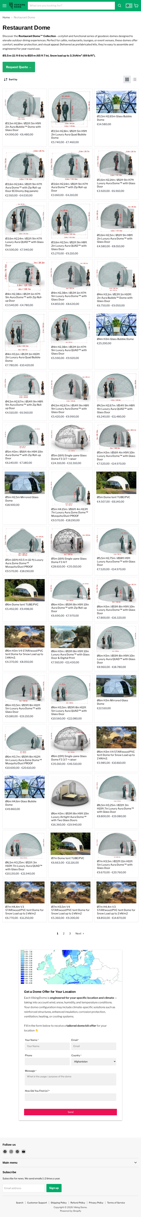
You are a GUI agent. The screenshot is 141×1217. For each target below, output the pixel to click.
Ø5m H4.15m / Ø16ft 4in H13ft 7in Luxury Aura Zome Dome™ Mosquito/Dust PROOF (69, 512)
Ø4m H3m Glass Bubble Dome (115, 339)
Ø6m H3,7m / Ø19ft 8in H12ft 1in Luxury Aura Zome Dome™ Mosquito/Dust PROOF (23, 760)
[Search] (119, 6)
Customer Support (37, 1202)
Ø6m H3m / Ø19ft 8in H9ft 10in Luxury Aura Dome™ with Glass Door (116, 610)
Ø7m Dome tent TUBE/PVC (67, 858)
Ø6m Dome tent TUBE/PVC (22, 604)
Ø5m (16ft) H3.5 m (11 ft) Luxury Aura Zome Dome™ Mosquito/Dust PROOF (24, 563)
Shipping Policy (59, 1202)
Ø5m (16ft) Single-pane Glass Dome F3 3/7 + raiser (69, 457)
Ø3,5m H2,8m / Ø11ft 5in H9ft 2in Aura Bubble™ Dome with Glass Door (23, 127)
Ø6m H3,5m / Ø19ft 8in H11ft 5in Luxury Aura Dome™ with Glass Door (23, 708)
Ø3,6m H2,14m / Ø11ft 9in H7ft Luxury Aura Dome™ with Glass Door (116, 183)
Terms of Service (116, 1202)
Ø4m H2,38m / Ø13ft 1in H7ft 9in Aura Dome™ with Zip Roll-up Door (23, 297)
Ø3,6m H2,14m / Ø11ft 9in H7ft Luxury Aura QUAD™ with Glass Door (24, 242)
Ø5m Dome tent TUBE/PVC (113, 497)
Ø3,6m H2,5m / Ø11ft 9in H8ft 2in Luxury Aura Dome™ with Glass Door (115, 238)
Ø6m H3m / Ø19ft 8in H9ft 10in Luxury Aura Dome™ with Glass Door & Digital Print (70, 655)
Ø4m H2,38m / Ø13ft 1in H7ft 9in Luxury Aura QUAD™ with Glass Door (69, 350)
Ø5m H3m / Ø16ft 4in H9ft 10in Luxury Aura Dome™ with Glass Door (116, 456)
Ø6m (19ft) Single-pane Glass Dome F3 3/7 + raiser (69, 758)
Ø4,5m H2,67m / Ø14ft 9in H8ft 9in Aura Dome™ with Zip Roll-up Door (24, 405)
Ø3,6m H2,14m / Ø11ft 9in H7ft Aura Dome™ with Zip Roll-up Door (69, 187)
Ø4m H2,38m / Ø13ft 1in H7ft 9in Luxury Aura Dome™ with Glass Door (69, 296)
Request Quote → (19, 67)
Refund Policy (77, 1202)
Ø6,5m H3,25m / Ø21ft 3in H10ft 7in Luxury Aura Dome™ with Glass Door (115, 808)
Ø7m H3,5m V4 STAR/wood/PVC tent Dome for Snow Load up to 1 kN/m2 (70, 910)
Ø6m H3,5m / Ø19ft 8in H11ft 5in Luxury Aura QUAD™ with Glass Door (69, 711)
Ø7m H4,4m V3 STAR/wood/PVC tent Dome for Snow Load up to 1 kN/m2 (24, 910)
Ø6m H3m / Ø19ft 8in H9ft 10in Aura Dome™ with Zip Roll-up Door (70, 608)
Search (19, 1202)
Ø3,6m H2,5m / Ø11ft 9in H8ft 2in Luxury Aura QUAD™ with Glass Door (69, 246)
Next (78, 933)
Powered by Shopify (70, 1210)
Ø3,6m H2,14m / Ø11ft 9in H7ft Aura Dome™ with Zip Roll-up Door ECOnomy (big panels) (23, 187)
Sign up (54, 1188)
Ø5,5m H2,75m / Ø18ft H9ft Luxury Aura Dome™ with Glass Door (116, 561)
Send (70, 1112)
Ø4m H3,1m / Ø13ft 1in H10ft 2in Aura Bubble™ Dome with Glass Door (115, 298)
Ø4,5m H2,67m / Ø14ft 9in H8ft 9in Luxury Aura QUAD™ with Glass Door (116, 409)
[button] (129, 5)
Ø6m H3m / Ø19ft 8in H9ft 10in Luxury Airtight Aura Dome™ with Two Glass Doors (70, 817)
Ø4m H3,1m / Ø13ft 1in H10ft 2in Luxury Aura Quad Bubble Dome (22, 357)
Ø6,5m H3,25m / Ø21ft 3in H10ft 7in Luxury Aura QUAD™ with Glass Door (23, 866)
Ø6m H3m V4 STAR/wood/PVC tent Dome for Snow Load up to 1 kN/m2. (24, 654)
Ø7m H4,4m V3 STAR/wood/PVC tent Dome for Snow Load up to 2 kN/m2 (116, 910)
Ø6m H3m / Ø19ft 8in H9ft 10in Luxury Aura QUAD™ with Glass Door (116, 659)
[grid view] (127, 79)
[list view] (134, 79)
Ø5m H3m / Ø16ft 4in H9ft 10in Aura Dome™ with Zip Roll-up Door (24, 455)
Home (6, 17)
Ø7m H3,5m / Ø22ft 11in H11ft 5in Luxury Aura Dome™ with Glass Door (115, 865)
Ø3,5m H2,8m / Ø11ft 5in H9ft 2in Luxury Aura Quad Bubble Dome (69, 134)
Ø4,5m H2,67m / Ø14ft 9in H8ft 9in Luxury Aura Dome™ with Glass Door (70, 409)
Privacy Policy (96, 1202)
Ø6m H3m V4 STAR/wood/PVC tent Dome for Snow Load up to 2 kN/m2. (116, 755)
